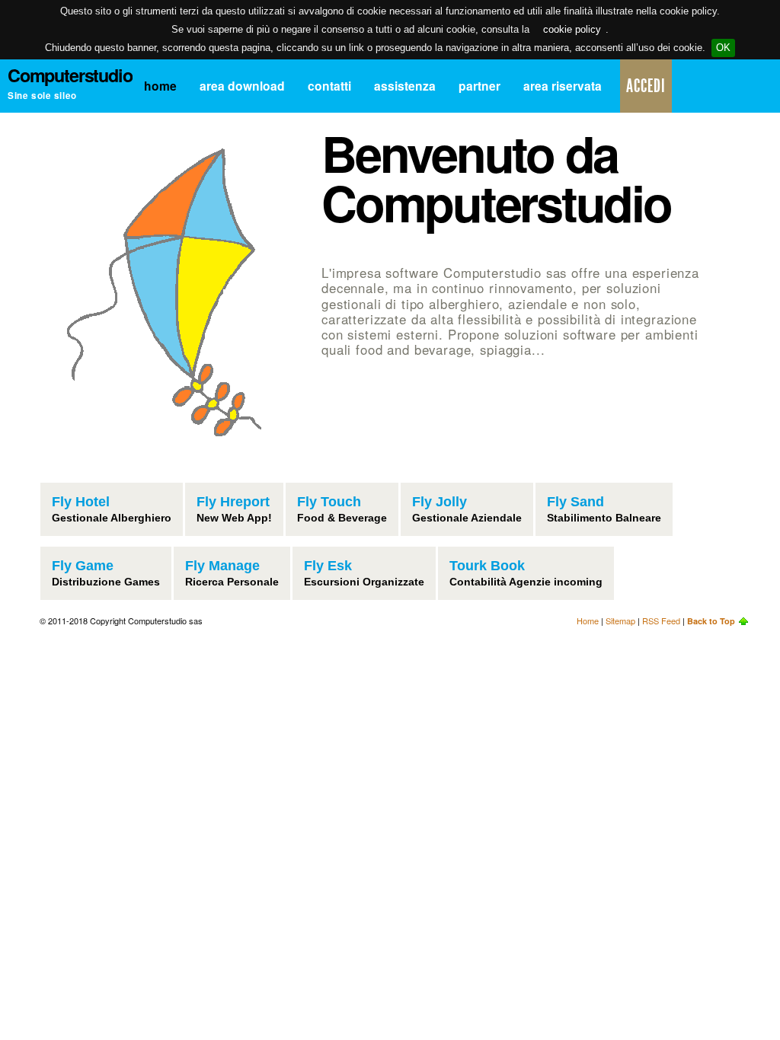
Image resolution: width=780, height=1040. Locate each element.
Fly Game (82, 565)
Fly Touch (329, 501)
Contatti (329, 85)
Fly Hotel (81, 501)
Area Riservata (562, 85)
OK (723, 47)
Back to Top (711, 621)
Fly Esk (328, 565)
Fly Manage (222, 565)
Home (160, 85)
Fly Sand (575, 501)
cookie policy (572, 29)
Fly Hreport (233, 501)
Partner (479, 85)
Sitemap (620, 620)
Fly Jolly (439, 501)
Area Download (242, 85)
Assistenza (405, 85)
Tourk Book (487, 565)
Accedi (646, 86)
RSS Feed (661, 620)
